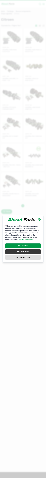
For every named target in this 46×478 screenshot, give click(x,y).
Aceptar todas (23, 246)
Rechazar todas (23, 251)
